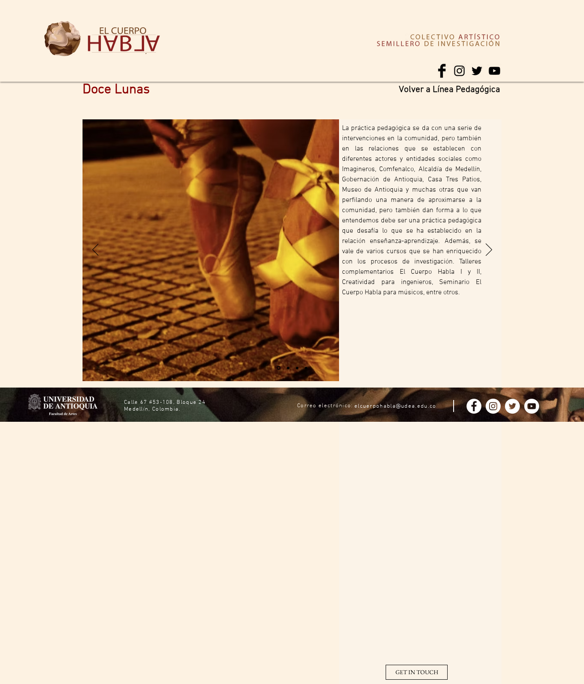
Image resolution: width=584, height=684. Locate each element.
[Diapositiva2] (288, 368)
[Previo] (95, 250)
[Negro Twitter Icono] (477, 71)
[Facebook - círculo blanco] (473, 406)
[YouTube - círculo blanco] (531, 406)
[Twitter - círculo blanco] (512, 406)
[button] (417, 672)
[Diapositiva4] (306, 368)
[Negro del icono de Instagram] (459, 71)
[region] (62, 39)
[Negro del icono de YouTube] (494, 71)
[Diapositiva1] (278, 368)
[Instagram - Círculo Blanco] (493, 406)
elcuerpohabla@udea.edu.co (395, 406)
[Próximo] (489, 250)
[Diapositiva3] (297, 368)
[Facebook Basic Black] (442, 71)
